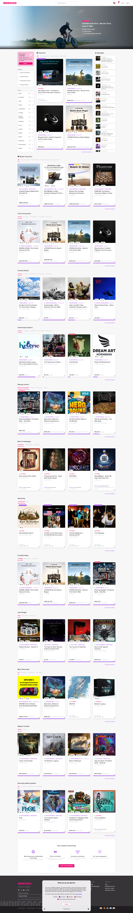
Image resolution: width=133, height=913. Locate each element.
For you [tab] (20, 216)
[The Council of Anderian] (79, 630)
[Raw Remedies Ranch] (29, 516)
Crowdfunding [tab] (33, 216)
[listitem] (26, 93)
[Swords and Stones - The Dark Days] (104, 402)
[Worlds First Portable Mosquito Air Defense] (79, 175)
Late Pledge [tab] (41, 216)
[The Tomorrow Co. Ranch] (54, 345)
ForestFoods (73, 362)
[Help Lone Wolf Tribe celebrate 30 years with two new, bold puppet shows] (79, 288)
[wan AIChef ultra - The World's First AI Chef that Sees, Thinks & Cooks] (50, 72)
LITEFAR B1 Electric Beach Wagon (78, 137)
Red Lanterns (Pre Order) (27, 476)
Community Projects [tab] (45, 159)
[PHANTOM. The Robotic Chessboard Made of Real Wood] (104, 175)
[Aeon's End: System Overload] (104, 630)
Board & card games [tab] (23, 387)
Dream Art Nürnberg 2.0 (102, 362)
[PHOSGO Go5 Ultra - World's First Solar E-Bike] (79, 72)
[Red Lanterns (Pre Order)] (29, 459)
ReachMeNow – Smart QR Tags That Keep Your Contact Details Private (102, 478)
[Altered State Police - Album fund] (104, 288)
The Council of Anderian (77, 647)
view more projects (87, 152)
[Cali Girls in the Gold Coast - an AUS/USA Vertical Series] (54, 516)
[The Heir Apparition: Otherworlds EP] (79, 516)
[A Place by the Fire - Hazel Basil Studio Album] (54, 459)
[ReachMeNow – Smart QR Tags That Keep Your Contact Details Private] (104, 459)
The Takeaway (99, 533)
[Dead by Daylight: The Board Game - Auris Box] (29, 402)
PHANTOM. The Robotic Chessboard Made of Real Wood (103, 193)
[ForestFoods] (79, 345)
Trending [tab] (20, 558)
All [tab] (37, 56)
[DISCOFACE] (79, 459)
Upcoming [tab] (25, 216)
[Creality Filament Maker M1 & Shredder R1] (29, 175)
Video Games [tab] (38, 387)
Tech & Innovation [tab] (44, 56)
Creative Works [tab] (54, 56)
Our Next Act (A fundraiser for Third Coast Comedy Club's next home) (28, 307)
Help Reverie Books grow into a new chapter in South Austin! (28, 364)
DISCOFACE (73, 476)
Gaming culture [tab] (55, 159)
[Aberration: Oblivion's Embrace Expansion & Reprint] (54, 402)
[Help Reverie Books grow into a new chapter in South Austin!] (29, 345)
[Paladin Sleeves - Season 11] (29, 630)
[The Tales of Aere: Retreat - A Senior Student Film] (54, 630)
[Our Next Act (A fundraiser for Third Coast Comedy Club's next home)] (29, 288)
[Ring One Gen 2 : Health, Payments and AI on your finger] (50, 119)
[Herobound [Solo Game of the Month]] (79, 402)
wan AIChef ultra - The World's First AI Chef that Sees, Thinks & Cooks (49, 92)
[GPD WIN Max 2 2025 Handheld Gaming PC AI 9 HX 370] (54, 175)
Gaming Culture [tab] (63, 56)
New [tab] (27, 501)
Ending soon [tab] (49, 216)
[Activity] (118, 3)
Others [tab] (45, 387)
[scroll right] (91, 56)
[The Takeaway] (104, 516)
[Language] (114, 3)
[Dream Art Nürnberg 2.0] (104, 345)
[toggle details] (63, 102)
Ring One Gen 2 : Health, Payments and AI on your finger (102, 250)
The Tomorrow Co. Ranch (52, 362)
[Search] (57, 3)
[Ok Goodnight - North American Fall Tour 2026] (54, 288)
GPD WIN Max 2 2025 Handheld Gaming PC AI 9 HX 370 (53, 193)
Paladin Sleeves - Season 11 (28, 647)
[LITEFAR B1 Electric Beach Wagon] (79, 119)
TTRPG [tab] (32, 387)
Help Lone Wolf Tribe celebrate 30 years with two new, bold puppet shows (79, 307)
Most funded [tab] (27, 558)
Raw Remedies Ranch (26, 533)
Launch (25, 63)
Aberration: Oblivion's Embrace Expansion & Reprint (51, 421)
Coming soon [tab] (21, 501)
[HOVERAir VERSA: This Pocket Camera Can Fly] (29, 232)
